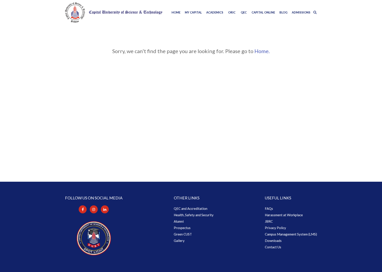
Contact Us (273, 247)
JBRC (269, 221)
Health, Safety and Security (194, 215)
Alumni (179, 221)
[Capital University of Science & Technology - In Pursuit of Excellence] (113, 12)
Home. (262, 51)
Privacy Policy (275, 228)
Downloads (273, 241)
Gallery (179, 241)
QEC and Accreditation (190, 208)
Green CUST (183, 234)
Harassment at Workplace (284, 215)
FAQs (269, 208)
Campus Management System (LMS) (291, 234)
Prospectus (182, 228)
